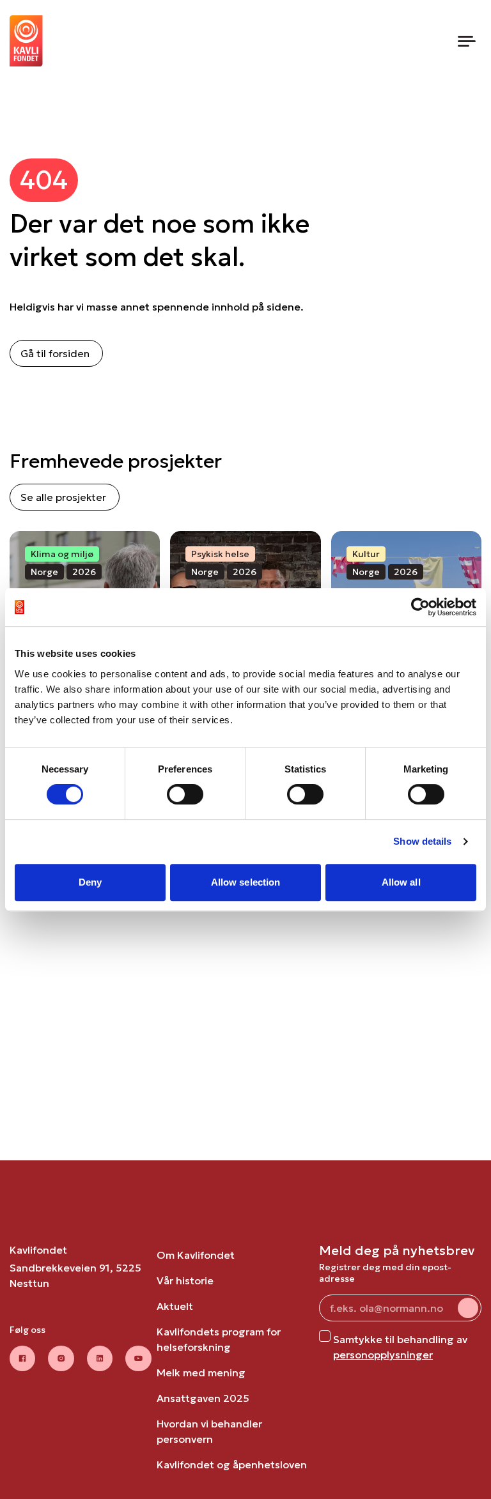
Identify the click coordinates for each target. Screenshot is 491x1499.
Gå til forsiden (55, 353)
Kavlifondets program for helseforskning (219, 1339)
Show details (422, 841)
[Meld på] (468, 1308)
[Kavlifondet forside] (26, 40)
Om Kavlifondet (196, 1255)
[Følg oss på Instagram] (61, 1359)
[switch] (185, 794)
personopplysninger (383, 1354)
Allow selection (246, 882)
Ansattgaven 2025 (203, 1398)
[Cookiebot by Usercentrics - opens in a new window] (420, 607)
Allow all (401, 882)
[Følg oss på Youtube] (138, 1359)
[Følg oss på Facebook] (22, 1359)
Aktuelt (175, 1306)
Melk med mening (201, 1372)
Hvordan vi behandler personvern (209, 1431)
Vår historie (185, 1280)
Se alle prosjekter (63, 497)
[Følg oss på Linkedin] (100, 1359)
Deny (90, 882)
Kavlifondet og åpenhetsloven (232, 1464)
